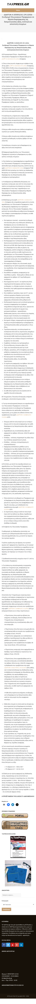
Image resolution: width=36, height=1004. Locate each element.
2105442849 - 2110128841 (10, 976)
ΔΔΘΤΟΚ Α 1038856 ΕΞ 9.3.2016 (18, 608)
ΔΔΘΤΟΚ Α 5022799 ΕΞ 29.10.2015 (15, 667)
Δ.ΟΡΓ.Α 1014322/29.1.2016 (10, 59)
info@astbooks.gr (7, 978)
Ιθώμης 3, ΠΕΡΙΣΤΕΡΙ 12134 (10, 974)
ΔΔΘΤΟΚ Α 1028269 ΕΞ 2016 (14, 168)
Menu (18, 10)
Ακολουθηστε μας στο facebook (13, 985)
